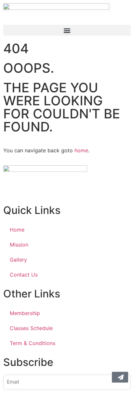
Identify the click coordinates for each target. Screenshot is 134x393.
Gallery (18, 259)
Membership (25, 313)
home (81, 150)
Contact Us (24, 274)
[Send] (120, 377)
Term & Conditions (32, 343)
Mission (19, 244)
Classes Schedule (31, 328)
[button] (67, 30)
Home (17, 229)
